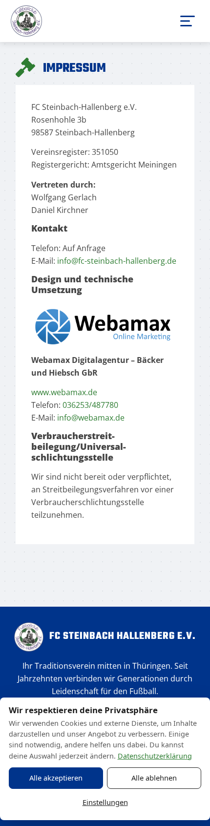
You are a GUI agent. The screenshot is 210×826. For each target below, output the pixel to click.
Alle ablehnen (154, 778)
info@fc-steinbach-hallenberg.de (116, 260)
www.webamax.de (64, 392)
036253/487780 (90, 405)
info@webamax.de (91, 417)
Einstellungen (105, 802)
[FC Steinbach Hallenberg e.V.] (26, 21)
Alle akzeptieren (56, 778)
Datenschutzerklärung (155, 756)
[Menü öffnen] (187, 21)
